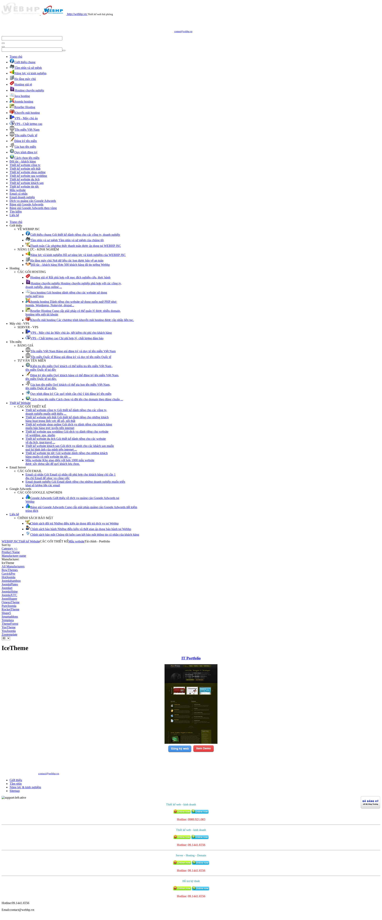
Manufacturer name (14, 555)
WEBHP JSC (10, 541)
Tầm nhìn (16, 783)
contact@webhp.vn (183, 31)
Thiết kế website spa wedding (28, 175)
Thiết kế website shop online (28, 172)
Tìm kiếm (16, 211)
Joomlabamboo (11, 580)
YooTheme (9, 627)
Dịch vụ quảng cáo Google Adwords (33, 200)
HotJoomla (8, 577)
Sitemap (15, 790)
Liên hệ (14, 215)
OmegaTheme (10, 602)
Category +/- (10, 548)
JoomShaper (9, 598)
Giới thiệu (16, 780)
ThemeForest (10, 623)
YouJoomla (9, 631)
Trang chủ (16, 56)
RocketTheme (10, 609)
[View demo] (203, 751)
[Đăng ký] (180, 751)
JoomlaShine (10, 591)
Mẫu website (18, 190)
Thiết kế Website (20, 403)
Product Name (11, 552)
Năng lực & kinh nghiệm (25, 787)
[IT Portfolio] (191, 742)
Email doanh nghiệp (22, 197)
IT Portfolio (191, 658)
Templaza (8, 620)
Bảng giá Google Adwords (26, 204)
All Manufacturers (13, 566)
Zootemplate (9, 634)
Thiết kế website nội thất (25, 168)
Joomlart (7, 588)
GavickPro (8, 573)
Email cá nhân (18, 193)
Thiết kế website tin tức (24, 186)
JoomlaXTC (9, 595)
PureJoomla (9, 605)
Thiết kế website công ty (25, 165)
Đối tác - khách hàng (23, 161)
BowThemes (10, 570)
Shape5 (6, 613)
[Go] (3, 43)
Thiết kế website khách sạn (27, 183)
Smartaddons (10, 616)
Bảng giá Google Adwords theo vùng (33, 208)
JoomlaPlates (10, 584)
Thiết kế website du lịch (25, 179)
